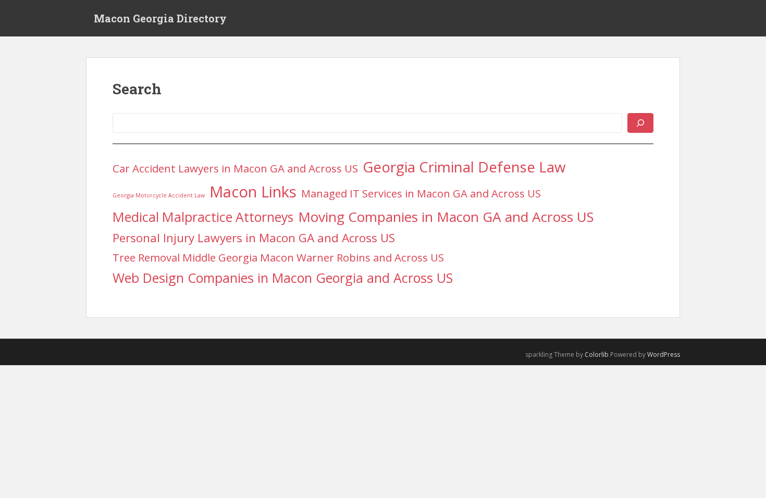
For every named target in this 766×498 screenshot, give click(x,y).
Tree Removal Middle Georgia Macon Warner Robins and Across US (278, 257)
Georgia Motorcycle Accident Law (159, 195)
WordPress (663, 354)
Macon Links (252, 191)
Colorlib (597, 354)
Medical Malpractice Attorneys (203, 217)
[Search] (640, 123)
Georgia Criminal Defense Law (464, 167)
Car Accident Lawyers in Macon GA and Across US (235, 168)
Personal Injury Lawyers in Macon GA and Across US (254, 238)
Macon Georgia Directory (160, 18)
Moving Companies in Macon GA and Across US (446, 216)
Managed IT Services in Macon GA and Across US (421, 193)
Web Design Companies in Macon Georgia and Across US (283, 278)
